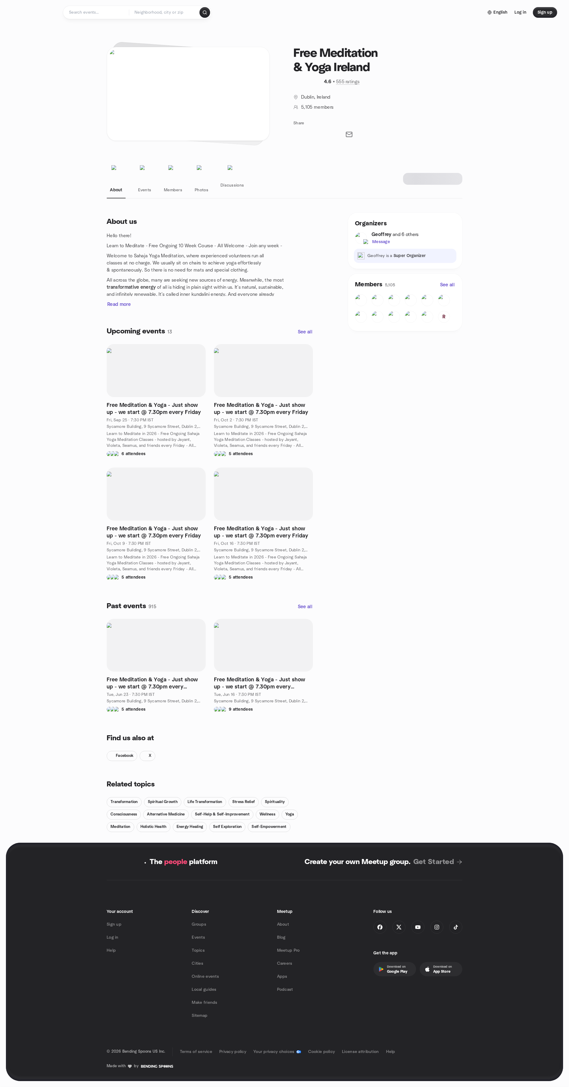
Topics (198, 950)
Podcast (285, 990)
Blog (281, 937)
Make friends (204, 1003)
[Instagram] (436, 927)
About (283, 924)
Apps (282, 976)
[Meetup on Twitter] (398, 927)
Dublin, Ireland (315, 97)
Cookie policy (321, 1052)
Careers (285, 963)
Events (198, 937)
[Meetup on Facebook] (379, 927)
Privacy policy (232, 1052)
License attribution (360, 1052)
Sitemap (199, 1016)
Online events (205, 976)
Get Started (433, 862)
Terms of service (196, 1052)
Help (111, 950)
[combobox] (165, 12)
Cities (197, 963)
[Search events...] (204, 12)
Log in (113, 937)
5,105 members (317, 107)
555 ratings (348, 81)
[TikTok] (455, 927)
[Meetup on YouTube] (417, 927)
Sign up (114, 924)
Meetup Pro (288, 950)
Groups (199, 924)
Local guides (204, 990)
